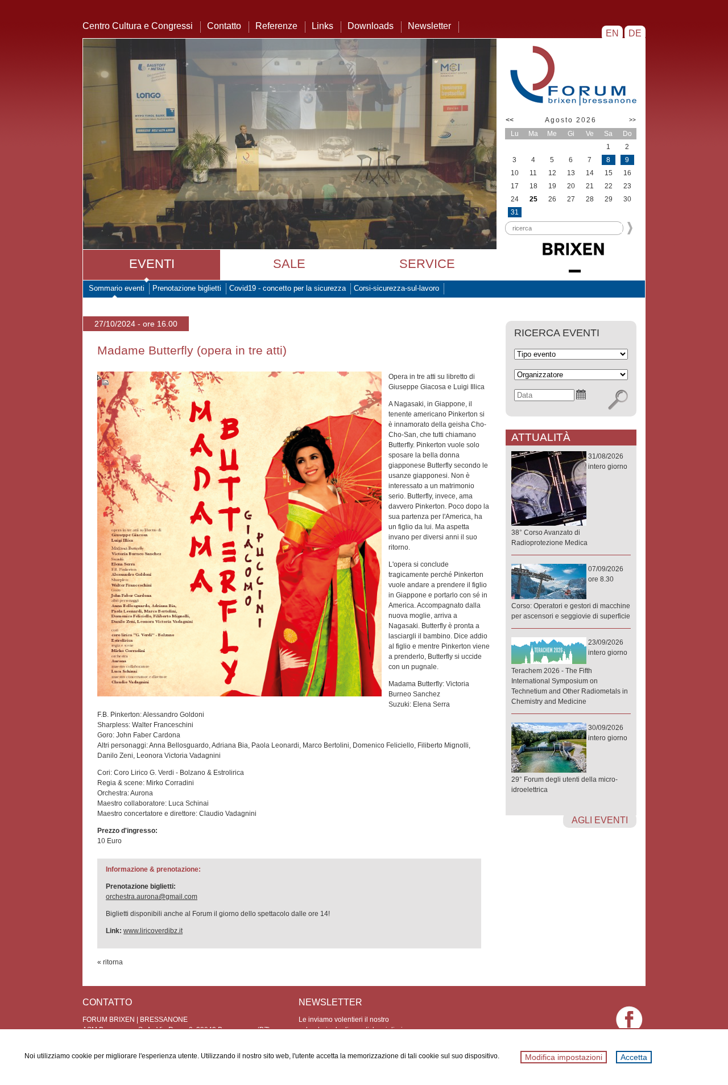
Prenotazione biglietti (186, 288)
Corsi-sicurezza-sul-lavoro (396, 288)
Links (322, 26)
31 (515, 212)
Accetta (634, 1057)
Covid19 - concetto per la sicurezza (287, 288)
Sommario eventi (116, 288)
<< (510, 120)
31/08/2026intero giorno (569, 499)
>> (632, 120)
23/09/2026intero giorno (569, 672)
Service (427, 264)
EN (612, 33)
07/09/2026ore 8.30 (570, 592)
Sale (289, 264)
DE (635, 33)
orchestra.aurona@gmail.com (151, 897)
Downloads (371, 26)
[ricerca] (618, 400)
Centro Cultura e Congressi (137, 26)
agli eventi (600, 820)
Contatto (224, 26)
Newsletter (429, 26)
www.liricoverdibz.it (153, 931)
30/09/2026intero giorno (569, 759)
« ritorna (110, 962)
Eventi (152, 264)
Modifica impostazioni (563, 1057)
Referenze (276, 26)
